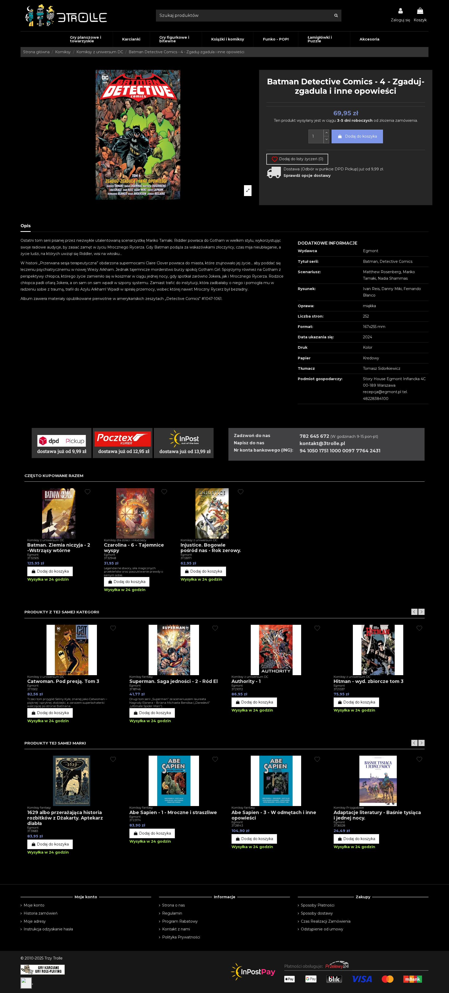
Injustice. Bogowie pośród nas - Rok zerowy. (211, 547)
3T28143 (237, 825)
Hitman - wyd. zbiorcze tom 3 (369, 681)
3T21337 (339, 689)
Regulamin (172, 913)
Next (421, 612)
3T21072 (237, 689)
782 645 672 (314, 436)
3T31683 (32, 831)
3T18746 (135, 689)
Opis (26, 225)
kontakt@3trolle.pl (322, 443)
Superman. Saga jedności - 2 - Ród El (173, 681)
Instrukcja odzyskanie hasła (48, 929)
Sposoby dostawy (317, 913)
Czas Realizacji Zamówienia (326, 921)
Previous (414, 612)
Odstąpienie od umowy (322, 929)
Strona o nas (173, 905)
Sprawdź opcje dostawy (307, 175)
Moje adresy (35, 921)
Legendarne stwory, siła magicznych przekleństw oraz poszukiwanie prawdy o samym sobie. (133, 571)
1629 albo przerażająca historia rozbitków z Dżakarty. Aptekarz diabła (65, 818)
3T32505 (33, 558)
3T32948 (110, 558)
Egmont (32, 554)
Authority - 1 (246, 681)
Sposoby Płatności (317, 905)
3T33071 (186, 558)
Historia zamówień (40, 913)
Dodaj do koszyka (361, 136)
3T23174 (135, 820)
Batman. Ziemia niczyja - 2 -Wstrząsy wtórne (58, 547)
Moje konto (34, 905)
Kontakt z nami (176, 929)
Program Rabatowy (180, 921)
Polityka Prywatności (181, 937)
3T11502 (32, 689)
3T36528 (339, 825)
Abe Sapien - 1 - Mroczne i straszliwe (173, 812)
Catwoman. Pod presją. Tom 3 (63, 681)
